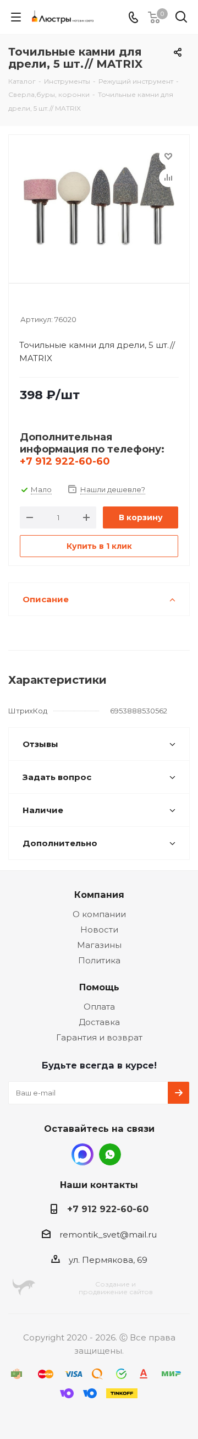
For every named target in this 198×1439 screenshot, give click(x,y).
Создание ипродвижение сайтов (116, 1288)
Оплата (99, 1006)
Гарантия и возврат (99, 1037)
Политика (99, 960)
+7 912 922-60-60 (65, 461)
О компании (99, 914)
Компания (99, 894)
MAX (83, 1154)
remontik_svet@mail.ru (108, 1234)
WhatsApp (110, 1154)
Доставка (99, 1022)
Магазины (99, 945)
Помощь (99, 987)
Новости (99, 929)
